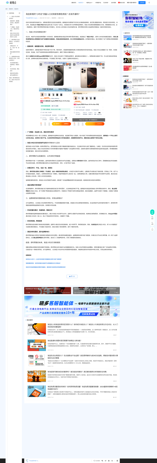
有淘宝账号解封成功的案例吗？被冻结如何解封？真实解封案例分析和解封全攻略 (77, 372)
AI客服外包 (98, 2)
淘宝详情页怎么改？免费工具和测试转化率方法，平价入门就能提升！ (142, 105)
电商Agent (89, 2)
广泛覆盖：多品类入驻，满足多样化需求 (14, 28)
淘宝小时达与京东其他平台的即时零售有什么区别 (14, 35)
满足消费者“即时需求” (15, 52)
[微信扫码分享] (102, 460)
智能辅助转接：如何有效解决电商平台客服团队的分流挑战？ (43, 263)
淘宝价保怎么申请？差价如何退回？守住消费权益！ (142, 98)
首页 (7, 9)
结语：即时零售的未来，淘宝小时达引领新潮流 (14, 79)
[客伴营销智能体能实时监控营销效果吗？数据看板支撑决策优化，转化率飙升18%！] (128, 37)
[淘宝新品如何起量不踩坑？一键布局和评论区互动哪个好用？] (128, 45)
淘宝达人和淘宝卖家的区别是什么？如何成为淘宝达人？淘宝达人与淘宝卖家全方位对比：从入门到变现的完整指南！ (83, 326)
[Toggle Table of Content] (19, 13)
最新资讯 (74, 2)
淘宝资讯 (54, 18)
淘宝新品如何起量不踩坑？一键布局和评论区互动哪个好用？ (142, 80)
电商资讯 (80, 2)
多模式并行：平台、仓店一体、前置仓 (14, 47)
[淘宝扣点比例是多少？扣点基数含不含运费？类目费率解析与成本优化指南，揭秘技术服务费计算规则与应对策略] (36, 360)
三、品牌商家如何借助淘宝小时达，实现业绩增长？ (14, 58)
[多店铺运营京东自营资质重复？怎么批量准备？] (128, 68)
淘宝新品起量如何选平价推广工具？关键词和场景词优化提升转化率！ (142, 92)
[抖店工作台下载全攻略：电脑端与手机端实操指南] (128, 60)
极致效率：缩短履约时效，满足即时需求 (14, 22)
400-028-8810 (131, 2)
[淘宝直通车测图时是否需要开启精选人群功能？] (36, 345)
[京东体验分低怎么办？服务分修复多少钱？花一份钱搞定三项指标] (128, 52)
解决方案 (122, 2)
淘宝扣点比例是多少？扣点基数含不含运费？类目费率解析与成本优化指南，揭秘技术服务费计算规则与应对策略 (83, 357)
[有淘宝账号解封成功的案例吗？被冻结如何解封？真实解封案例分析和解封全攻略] (36, 376)
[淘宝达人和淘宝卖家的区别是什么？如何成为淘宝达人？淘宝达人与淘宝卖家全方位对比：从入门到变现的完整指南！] (36, 329)
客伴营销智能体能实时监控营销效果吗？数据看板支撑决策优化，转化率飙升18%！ (142, 37)
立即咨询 (142, 2)
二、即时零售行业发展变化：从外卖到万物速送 (14, 41)
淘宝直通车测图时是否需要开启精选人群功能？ (65, 341)
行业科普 (105, 2)
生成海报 (97, 460)
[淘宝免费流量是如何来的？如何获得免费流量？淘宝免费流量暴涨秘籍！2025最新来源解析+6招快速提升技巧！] (36, 391)
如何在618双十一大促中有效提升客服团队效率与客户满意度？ (44, 259)
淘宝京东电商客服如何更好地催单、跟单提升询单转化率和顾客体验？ (46, 267)
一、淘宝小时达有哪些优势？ (14, 17)
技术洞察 (113, 2)
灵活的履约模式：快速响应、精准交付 (14, 64)
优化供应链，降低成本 (14, 69)
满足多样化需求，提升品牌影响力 (14, 74)
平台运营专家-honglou (31, 18)
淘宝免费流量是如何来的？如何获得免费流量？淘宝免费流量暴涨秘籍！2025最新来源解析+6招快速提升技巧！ (83, 388)
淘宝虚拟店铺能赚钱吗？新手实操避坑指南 (142, 86)
